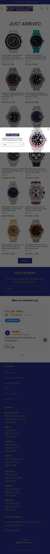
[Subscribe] (21, 144)
